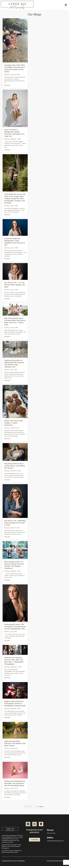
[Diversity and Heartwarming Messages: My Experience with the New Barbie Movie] (15, 770)
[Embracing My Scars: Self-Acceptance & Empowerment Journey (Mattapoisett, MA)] (15, 603)
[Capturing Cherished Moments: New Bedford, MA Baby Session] (15, 730)
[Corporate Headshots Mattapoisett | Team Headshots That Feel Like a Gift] (15, 227)
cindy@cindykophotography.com (55, 840)
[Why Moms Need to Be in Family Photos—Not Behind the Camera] (15, 452)
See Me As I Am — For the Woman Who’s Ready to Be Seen (14, 285)
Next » (41, 806)
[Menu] (65, 5)
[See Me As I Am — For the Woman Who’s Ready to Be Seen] (15, 271)
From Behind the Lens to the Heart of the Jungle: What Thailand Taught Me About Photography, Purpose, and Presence (15, 198)
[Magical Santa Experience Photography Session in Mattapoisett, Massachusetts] (15, 690)
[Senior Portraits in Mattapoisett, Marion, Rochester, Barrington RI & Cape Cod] (15, 108)
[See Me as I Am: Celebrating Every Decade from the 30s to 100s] (15, 501)
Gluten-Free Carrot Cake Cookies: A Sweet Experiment (13, 423)
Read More (7, 85)
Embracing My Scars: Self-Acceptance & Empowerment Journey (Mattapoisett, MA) (15, 626)
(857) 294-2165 (51, 833)
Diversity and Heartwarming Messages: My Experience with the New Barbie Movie (14, 783)
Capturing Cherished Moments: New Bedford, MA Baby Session (14, 743)
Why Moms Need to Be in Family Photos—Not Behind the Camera (14, 466)
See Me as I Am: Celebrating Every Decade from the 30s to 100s (15, 523)
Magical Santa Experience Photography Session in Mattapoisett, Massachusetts (15, 703)
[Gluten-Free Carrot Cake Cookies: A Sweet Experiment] (15, 401)
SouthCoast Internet (60, 861)
